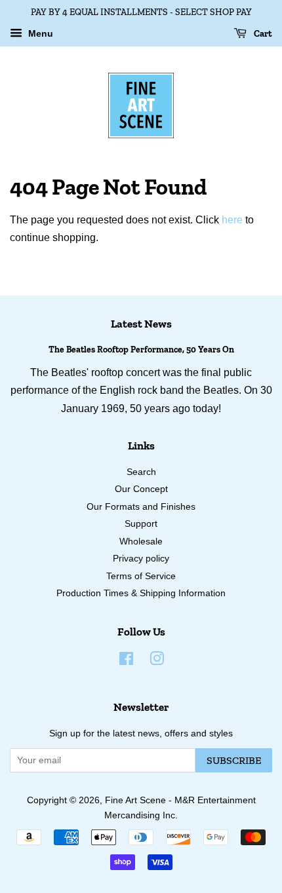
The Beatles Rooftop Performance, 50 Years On (141, 349)
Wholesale (141, 541)
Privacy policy (141, 558)
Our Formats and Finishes (141, 507)
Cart (262, 33)
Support (141, 524)
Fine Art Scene (135, 800)
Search (141, 472)
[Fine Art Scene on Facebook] (126, 661)
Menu (39, 33)
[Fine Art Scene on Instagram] (157, 661)
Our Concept (141, 489)
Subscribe (234, 760)
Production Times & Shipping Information (141, 593)
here (232, 219)
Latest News (141, 323)
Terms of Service (141, 576)
